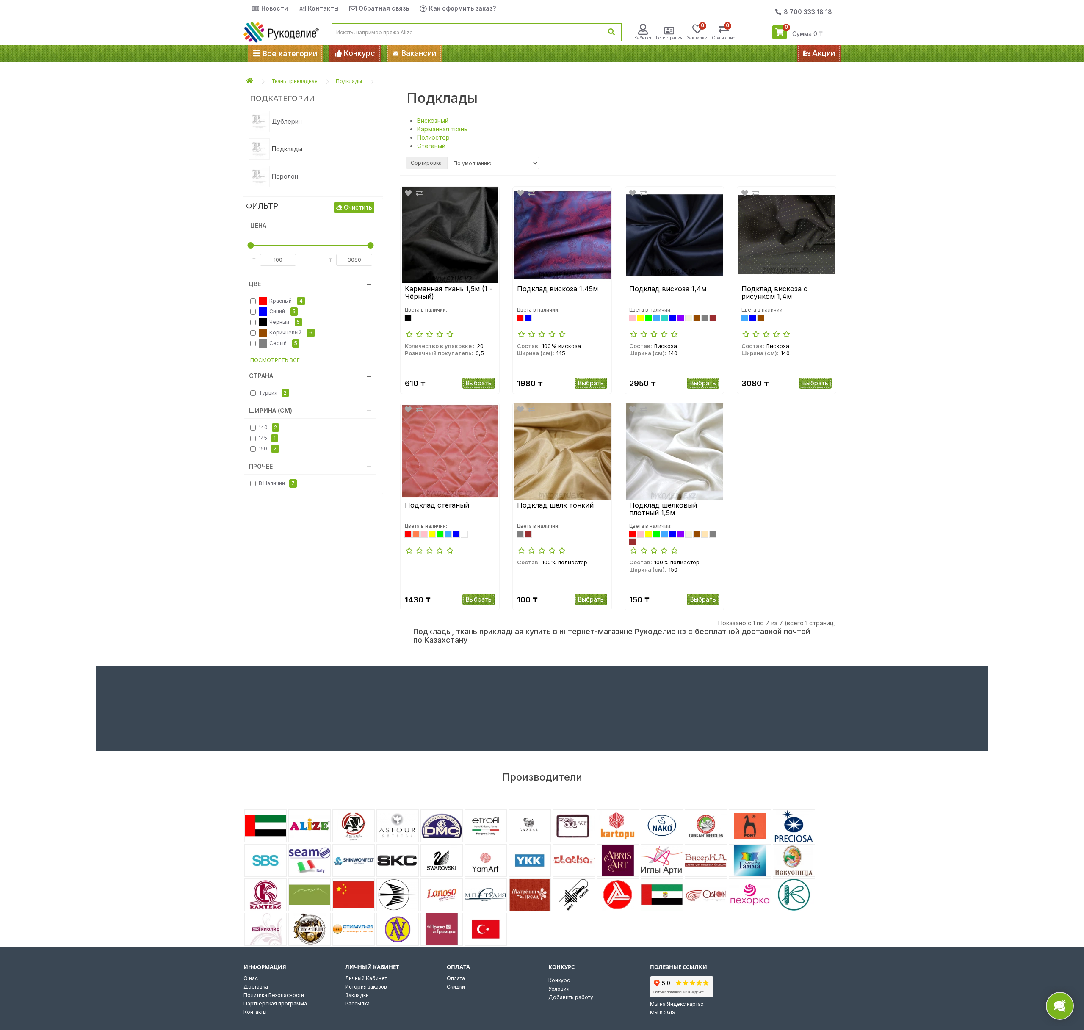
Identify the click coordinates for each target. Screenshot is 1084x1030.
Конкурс (559, 980)
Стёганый (431, 145)
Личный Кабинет (366, 978)
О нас (250, 978)
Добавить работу (570, 997)
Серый (283, 343)
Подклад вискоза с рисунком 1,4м (774, 292)
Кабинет (643, 37)
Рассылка (357, 1003)
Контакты (323, 8)
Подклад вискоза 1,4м (667, 289)
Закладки (357, 995)
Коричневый (290, 332)
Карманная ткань (442, 129)
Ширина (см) (270, 410)
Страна (261, 375)
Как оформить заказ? (462, 8)
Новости (274, 8)
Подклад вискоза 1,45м (557, 289)
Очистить (357, 207)
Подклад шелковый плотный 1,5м (663, 509)
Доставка (255, 986)
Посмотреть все (275, 360)
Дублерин (287, 121)
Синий (282, 311)
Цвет (257, 283)
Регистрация (669, 37)
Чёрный (284, 322)
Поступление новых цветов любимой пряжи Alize (617, 53)
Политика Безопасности (273, 995)
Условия (559, 989)
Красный (286, 301)
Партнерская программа (275, 1003)
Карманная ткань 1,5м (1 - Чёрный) (448, 292)
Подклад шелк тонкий (555, 505)
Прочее (261, 466)
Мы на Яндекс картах (677, 1004)
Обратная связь (384, 8)
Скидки (456, 986)
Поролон (285, 176)
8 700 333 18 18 (808, 11)
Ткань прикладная (294, 81)
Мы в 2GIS (662, 1012)
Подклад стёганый (437, 505)
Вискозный (432, 120)
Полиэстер (433, 137)
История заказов (366, 986)
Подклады (349, 81)
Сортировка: (427, 163)
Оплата (456, 978)
